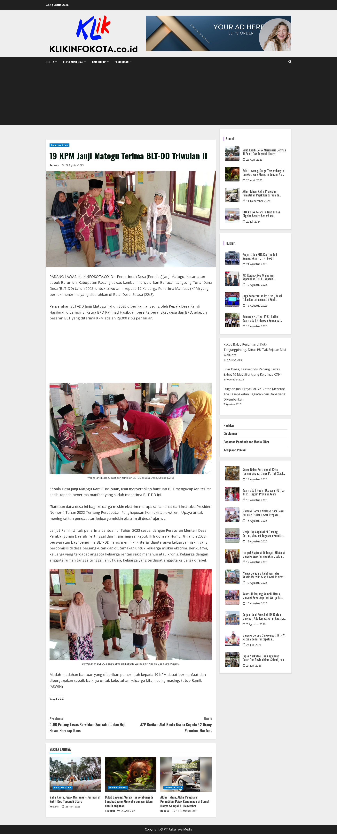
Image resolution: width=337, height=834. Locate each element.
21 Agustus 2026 (256, 264)
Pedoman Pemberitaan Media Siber (246, 442)
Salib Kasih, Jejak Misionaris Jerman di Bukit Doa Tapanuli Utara (75, 799)
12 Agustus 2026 (256, 541)
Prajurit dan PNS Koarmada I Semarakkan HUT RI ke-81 (259, 256)
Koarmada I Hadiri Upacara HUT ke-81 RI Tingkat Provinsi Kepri (263, 492)
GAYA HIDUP (99, 62)
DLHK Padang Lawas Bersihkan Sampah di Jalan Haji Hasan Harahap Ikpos (88, 724)
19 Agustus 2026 (256, 285)
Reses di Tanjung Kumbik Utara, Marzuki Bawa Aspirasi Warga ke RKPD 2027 (261, 596)
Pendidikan (121, 62)
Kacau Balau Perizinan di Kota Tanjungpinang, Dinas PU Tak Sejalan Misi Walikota (254, 349)
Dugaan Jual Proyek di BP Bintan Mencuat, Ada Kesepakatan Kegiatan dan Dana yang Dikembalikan (254, 394)
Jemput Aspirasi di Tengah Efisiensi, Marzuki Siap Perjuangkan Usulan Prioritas (263, 554)
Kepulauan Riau (73, 62)
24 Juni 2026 (254, 645)
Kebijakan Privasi (234, 450)
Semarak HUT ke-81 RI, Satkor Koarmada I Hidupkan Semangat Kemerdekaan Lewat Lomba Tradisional (261, 318)
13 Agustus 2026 (256, 326)
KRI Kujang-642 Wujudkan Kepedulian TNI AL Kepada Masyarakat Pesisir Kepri (258, 277)
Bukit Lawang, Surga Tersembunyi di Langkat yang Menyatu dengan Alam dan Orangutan (129, 801)
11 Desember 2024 (258, 201)
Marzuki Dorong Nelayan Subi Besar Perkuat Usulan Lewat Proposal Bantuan (263, 513)
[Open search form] (289, 61)
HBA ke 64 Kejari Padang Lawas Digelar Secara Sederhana (261, 214)
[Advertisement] (168, 95)
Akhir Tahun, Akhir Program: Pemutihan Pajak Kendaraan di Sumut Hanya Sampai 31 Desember (184, 801)
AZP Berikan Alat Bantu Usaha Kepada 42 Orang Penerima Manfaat (176, 724)
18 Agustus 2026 (256, 500)
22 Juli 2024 (253, 221)
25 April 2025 (254, 159)
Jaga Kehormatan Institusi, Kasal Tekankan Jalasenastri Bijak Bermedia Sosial (262, 298)
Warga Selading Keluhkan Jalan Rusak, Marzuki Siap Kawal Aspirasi (263, 575)
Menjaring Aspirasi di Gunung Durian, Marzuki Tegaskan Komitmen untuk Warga (264, 534)
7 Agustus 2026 (256, 624)
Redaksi (54, 165)
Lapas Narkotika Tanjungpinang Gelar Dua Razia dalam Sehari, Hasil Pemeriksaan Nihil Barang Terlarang (264, 658)
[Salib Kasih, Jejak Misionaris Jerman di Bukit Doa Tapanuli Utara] (75, 774)
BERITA (50, 62)
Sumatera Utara (59, 145)
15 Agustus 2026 (256, 305)
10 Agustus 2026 (256, 583)
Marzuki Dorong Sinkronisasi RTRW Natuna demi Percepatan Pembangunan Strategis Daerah (263, 637)
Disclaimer (230, 433)
